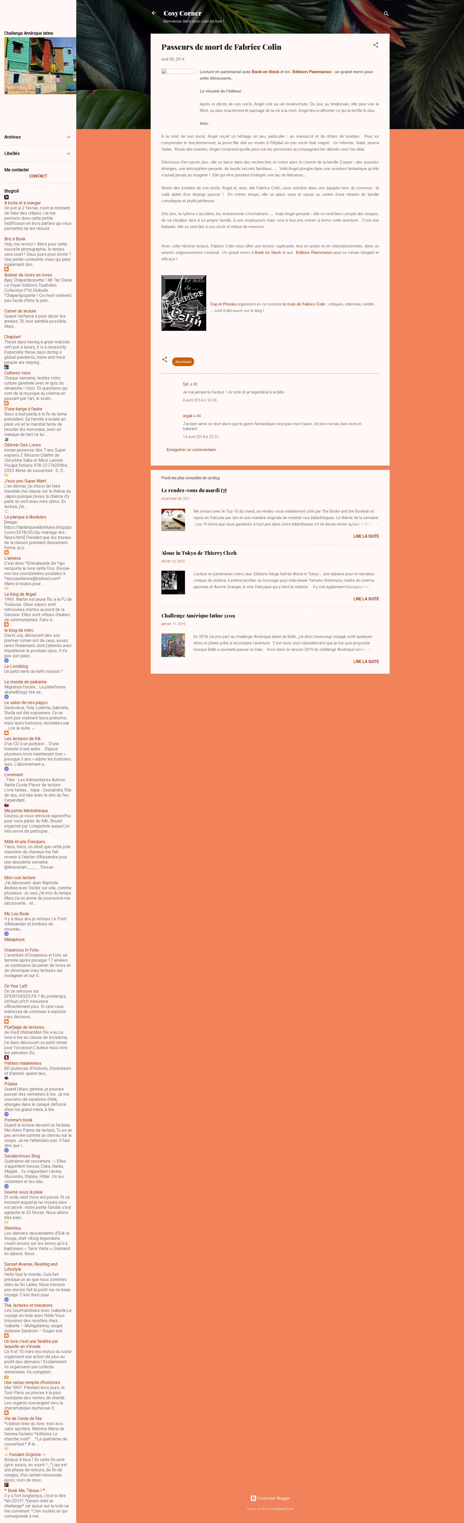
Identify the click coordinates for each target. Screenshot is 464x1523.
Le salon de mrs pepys (26, 702)
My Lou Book (16, 913)
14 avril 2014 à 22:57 (201, 436)
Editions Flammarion (311, 71)
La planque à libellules (25, 517)
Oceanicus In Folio (21, 950)
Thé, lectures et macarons (28, 1305)
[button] (375, 46)
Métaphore (14, 939)
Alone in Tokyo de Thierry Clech (199, 553)
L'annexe (12, 558)
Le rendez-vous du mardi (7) (194, 490)
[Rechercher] (386, 14)
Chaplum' (12, 336)
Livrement (13, 774)
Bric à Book (15, 239)
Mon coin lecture (19, 877)
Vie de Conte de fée (23, 1418)
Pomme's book (18, 1120)
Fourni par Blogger (273, 1498)
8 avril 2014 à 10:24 (199, 400)
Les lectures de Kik (22, 738)
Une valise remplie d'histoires (32, 1382)
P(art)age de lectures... (25, 1027)
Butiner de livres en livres (28, 275)
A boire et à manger (22, 202)
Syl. (186, 384)
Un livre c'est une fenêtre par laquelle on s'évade (31, 1344)
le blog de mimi (18, 630)
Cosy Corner (183, 13)
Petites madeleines (22, 1063)
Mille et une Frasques (24, 841)
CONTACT (38, 176)
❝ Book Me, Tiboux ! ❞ (24, 1490)
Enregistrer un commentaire (191, 449)
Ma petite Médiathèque (26, 810)
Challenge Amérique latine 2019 (198, 615)
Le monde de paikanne (25, 681)
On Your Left (15, 986)
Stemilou (12, 1228)
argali (187, 415)
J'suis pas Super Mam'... (26, 481)
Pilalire (10, 1084)
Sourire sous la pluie (23, 1192)
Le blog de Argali (20, 594)
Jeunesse (183, 361)
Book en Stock (265, 71)
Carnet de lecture (20, 311)
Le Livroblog (16, 666)
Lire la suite (366, 536)
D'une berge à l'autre (23, 408)
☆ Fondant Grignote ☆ (25, 1454)
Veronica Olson (284, 1509)
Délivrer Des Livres (22, 445)
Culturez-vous (17, 372)
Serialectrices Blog (22, 1156)
